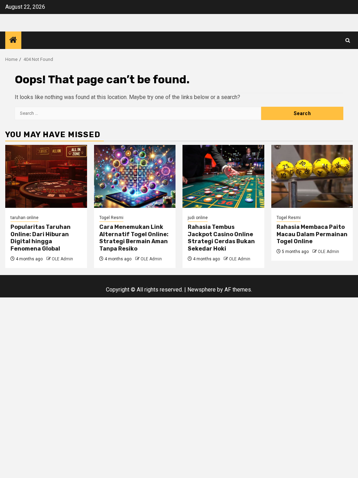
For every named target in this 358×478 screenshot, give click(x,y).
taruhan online (24, 217)
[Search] (347, 40)
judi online (198, 217)
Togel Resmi (111, 217)
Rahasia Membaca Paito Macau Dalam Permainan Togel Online (312, 234)
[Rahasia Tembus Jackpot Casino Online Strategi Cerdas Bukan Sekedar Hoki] (223, 176)
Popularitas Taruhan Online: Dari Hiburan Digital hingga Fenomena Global (40, 238)
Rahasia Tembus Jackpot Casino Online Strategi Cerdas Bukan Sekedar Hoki (221, 238)
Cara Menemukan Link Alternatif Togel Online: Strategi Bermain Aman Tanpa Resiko (134, 238)
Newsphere (201, 289)
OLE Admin (62, 258)
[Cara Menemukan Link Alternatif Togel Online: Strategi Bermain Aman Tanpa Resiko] (135, 176)
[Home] (13, 40)
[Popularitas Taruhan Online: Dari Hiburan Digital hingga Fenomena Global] (46, 176)
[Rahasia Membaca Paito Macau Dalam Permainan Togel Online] (312, 176)
